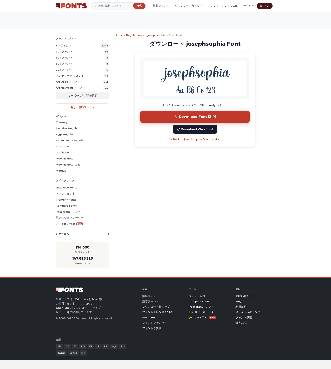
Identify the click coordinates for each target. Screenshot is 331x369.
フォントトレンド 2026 (223, 5)
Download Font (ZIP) (197, 116)
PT (105, 346)
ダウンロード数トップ (188, 5)
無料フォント (150, 296)
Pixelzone (62, 146)
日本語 (73, 352)
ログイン (264, 5)
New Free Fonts (66, 187)
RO (83, 346)
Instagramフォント (68, 211)
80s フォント (64, 63)
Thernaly (62, 122)
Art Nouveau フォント (70, 87)
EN (59, 346)
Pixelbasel (62, 152)
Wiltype (61, 116)
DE (67, 346)
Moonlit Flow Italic (68, 164)
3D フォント (63, 45)
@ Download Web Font (195, 129)
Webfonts (149, 317)
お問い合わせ (243, 296)
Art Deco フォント (68, 81)
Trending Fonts (66, 199)
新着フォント (161, 5)
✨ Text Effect (69, 223)
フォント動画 (243, 317)
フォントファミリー (154, 322)
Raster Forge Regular (70, 140)
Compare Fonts (66, 205)
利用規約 (241, 306)
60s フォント (64, 57)
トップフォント (65, 193)
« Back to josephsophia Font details (195, 139)
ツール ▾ (248, 6)
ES (75, 346)
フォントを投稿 (152, 328)
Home (119, 35)
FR (90, 346)
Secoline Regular (67, 128)
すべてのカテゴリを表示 (82, 95)
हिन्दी (83, 352)
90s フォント (64, 69)
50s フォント (64, 51)
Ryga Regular (65, 134)
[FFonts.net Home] (71, 6)
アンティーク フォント (70, 75)
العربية (61, 352)
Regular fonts (135, 35)
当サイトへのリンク (247, 312)
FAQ (238, 301)
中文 (114, 346)
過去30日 (241, 322)
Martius (61, 170)
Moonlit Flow (64, 158)
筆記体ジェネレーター (69, 217)
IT (98, 346)
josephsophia (156, 35)
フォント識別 (197, 296)
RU (123, 346)
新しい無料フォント (83, 107)
